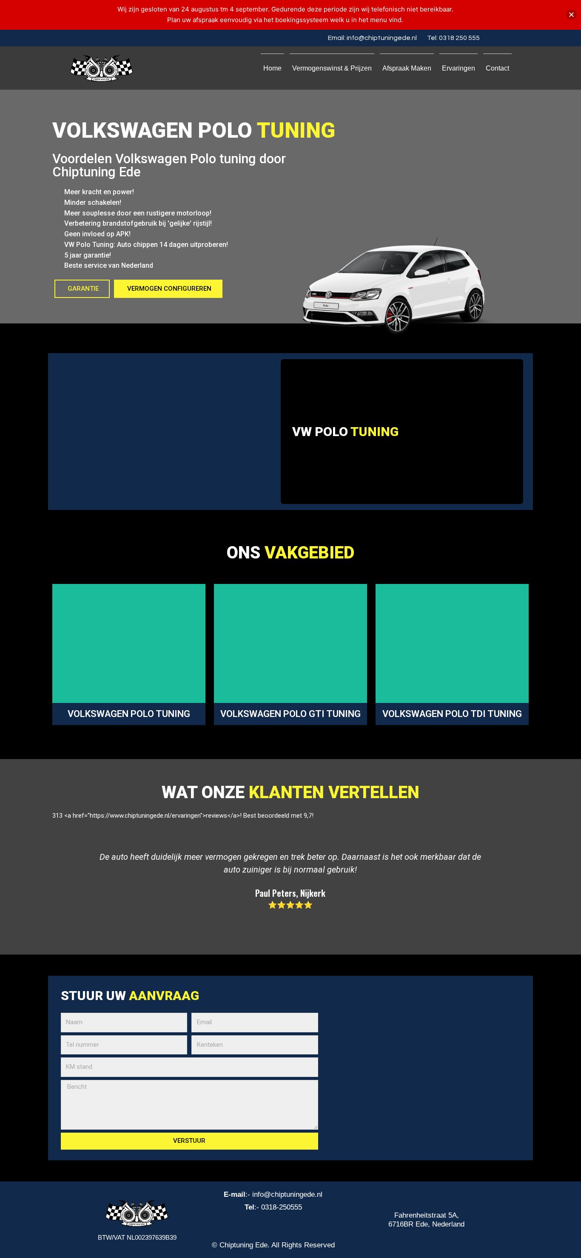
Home (272, 68)
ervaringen (458, 68)
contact (497, 68)
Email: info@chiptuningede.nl (372, 37)
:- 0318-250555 (273, 1207)
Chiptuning (258, 654)
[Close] (571, 14)
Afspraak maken (406, 68)
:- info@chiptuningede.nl (273, 1194)
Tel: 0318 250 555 (453, 37)
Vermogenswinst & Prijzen (332, 68)
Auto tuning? (121, 646)
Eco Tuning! (466, 654)
